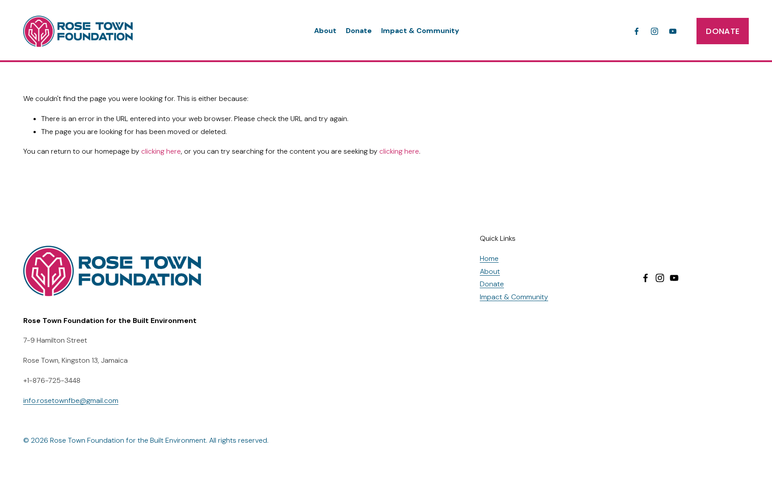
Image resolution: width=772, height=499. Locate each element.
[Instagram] (654, 31)
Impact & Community (420, 30)
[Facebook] (636, 31)
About (325, 30)
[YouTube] (672, 31)
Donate (359, 30)
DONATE (722, 31)
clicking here (161, 151)
